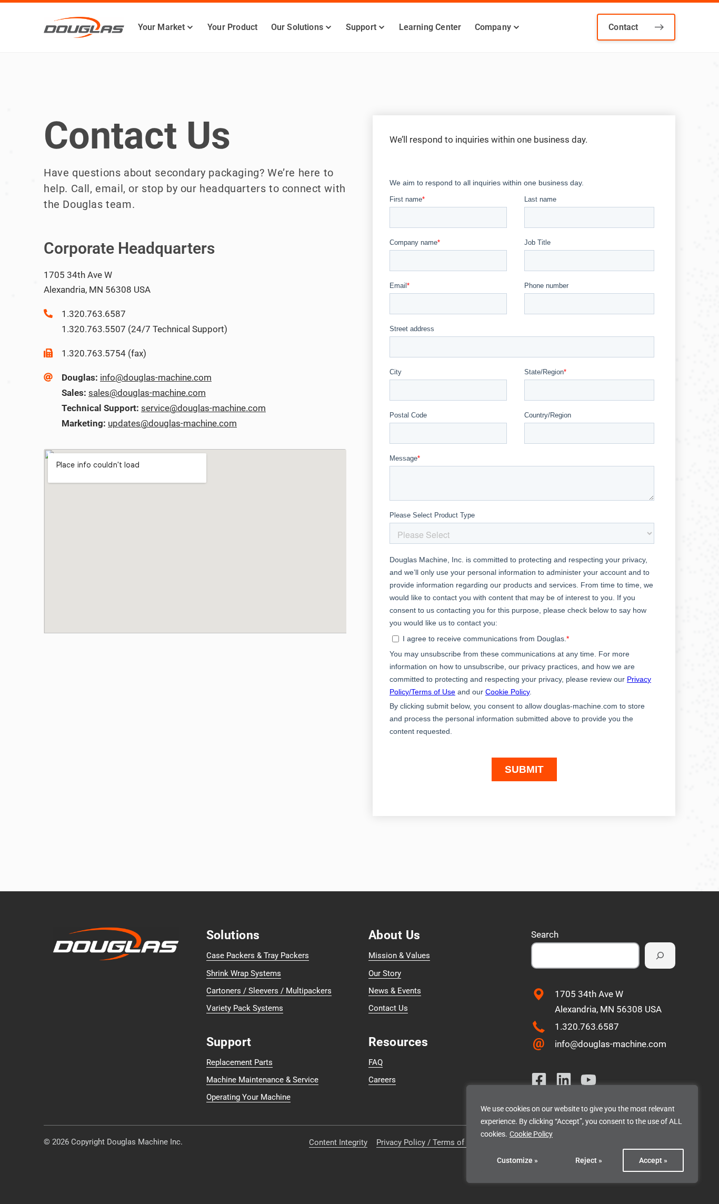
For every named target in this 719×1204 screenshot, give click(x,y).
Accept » (653, 1160)
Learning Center (430, 27)
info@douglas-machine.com (156, 377)
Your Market (161, 27)
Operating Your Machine (248, 1097)
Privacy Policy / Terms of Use (428, 1142)
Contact (623, 27)
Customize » (517, 1160)
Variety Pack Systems (244, 1008)
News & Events (394, 991)
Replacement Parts (239, 1062)
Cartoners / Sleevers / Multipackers (269, 991)
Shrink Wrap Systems (243, 973)
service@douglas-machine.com (203, 408)
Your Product (232, 27)
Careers (382, 1079)
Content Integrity (338, 1142)
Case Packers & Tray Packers (257, 955)
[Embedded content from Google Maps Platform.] (195, 541)
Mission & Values (399, 955)
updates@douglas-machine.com (172, 423)
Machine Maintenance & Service (262, 1079)
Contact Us (388, 1008)
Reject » (588, 1160)
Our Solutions (297, 27)
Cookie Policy (531, 1134)
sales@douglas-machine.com (147, 392)
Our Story (384, 973)
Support (361, 27)
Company (493, 27)
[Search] (660, 955)
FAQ (375, 1062)
